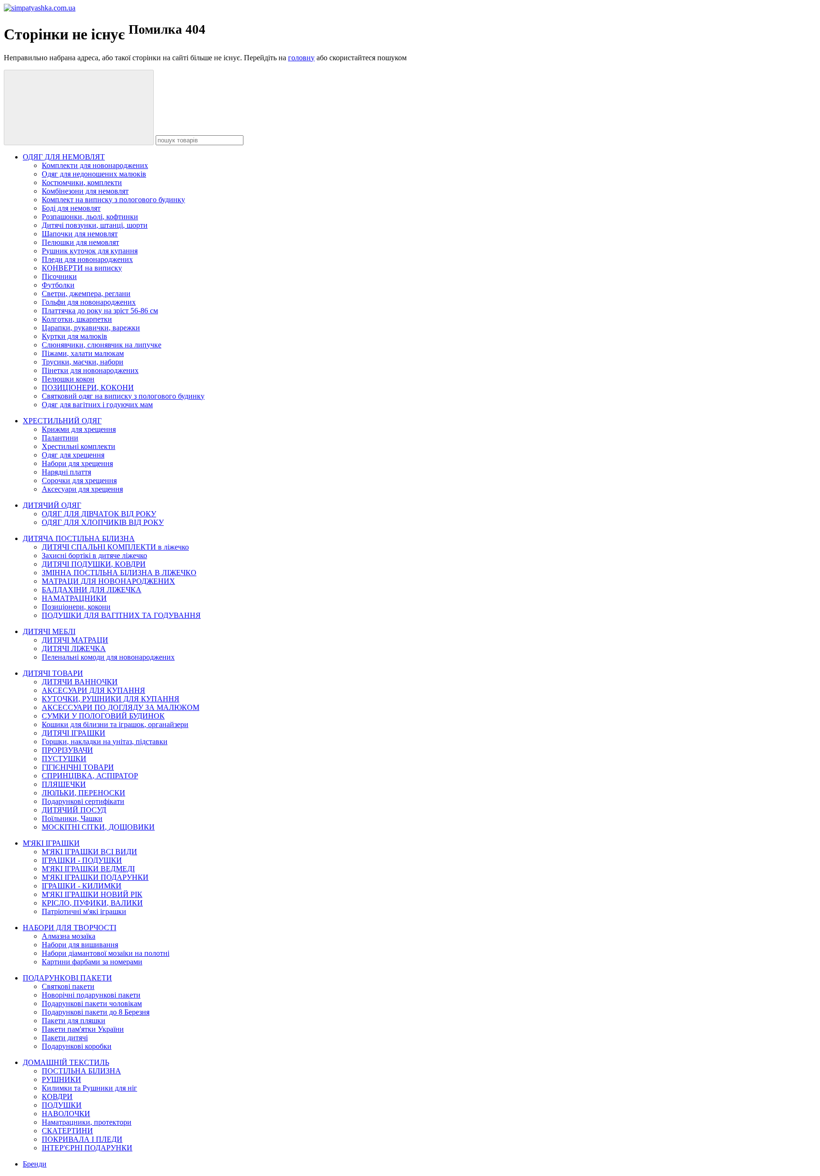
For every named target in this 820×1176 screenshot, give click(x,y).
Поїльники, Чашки (72, 818)
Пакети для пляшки (73, 1021)
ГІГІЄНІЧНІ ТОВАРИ (78, 767)
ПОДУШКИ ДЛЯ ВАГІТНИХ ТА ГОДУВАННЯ (121, 615)
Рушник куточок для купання (90, 251)
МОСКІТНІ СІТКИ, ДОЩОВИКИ (98, 827)
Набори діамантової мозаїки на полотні (105, 953)
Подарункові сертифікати (83, 801)
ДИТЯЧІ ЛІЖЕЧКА (74, 648)
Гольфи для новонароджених (89, 302)
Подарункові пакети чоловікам (92, 1003)
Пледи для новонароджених (87, 259)
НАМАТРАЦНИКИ (74, 598)
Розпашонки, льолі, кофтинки (90, 217)
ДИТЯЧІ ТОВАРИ (53, 673)
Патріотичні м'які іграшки (84, 911)
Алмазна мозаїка (68, 936)
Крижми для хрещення (79, 429)
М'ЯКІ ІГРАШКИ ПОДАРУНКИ (95, 877)
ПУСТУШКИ (64, 759)
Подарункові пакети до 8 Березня (95, 1012)
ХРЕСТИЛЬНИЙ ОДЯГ (62, 421)
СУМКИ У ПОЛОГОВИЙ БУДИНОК (103, 716)
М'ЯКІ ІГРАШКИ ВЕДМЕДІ (88, 869)
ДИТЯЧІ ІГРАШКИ (73, 733)
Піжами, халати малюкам (83, 353)
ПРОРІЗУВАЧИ (67, 750)
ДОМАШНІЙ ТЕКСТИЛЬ (66, 1062)
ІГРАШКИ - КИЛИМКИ (81, 886)
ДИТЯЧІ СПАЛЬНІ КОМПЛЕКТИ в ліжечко (115, 547)
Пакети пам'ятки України (83, 1029)
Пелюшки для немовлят (80, 242)
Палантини (60, 438)
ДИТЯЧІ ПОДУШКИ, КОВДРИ (94, 564)
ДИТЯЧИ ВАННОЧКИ (80, 682)
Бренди (35, 1164)
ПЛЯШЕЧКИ (64, 784)
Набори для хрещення (77, 463)
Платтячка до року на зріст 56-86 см (100, 311)
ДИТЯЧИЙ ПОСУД (74, 810)
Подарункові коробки (77, 1046)
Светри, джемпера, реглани (86, 293)
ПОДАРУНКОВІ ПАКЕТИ (67, 978)
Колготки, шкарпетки (77, 319)
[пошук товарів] (79, 107)
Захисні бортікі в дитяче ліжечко (94, 555)
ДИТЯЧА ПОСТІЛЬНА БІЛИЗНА (79, 538)
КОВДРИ (57, 1096)
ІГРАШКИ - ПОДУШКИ (82, 860)
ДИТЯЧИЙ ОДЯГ (52, 505)
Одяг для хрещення (73, 455)
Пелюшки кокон (68, 379)
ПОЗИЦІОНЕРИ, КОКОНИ (88, 387)
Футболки (58, 285)
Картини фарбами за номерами (92, 962)
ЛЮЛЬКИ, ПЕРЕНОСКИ (83, 793)
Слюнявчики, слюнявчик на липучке (101, 345)
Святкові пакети (68, 986)
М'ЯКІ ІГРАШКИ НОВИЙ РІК (92, 894)
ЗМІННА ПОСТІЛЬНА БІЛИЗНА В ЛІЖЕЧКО (119, 573)
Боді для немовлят (71, 208)
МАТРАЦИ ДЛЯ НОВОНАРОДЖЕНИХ (108, 581)
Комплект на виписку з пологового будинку (113, 200)
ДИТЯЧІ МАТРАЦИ (75, 640)
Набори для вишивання (80, 945)
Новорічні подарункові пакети (91, 995)
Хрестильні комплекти (78, 446)
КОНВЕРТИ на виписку (82, 268)
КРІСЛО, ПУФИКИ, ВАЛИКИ (92, 903)
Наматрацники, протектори (86, 1122)
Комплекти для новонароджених (95, 165)
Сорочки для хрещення (79, 480)
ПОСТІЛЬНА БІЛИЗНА (81, 1071)
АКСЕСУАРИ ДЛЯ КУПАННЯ (93, 690)
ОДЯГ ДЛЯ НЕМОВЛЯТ (64, 157)
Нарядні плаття (66, 472)
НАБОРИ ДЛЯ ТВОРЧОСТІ (69, 928)
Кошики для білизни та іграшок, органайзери (115, 724)
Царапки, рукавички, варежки (91, 328)
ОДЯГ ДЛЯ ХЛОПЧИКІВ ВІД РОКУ (103, 522)
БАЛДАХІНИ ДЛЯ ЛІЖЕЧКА (91, 590)
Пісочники (59, 276)
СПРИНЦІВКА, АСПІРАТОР (90, 776)
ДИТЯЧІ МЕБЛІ (49, 631)
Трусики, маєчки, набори (82, 362)
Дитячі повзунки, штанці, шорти (95, 225)
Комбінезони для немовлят (85, 191)
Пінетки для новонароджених (90, 370)
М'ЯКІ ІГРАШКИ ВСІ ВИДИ (89, 852)
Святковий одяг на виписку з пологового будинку (123, 396)
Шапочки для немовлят (80, 234)
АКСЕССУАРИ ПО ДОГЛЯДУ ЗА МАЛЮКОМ (120, 707)
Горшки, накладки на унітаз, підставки (105, 741)
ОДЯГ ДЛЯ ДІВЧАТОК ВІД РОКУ (99, 514)
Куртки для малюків (74, 336)
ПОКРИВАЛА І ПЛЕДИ (82, 1139)
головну (301, 58)
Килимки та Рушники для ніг (89, 1088)
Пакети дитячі (65, 1038)
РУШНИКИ (61, 1079)
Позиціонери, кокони (76, 607)
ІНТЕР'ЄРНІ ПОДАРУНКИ (87, 1148)
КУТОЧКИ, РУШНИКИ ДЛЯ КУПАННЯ (110, 699)
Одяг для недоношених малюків (94, 174)
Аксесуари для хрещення (82, 489)
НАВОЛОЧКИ (66, 1114)
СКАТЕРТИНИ (67, 1131)
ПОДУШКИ (62, 1105)
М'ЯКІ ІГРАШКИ (51, 843)
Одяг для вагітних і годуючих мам (97, 405)
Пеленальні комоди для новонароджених (108, 657)
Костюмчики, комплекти (82, 182)
